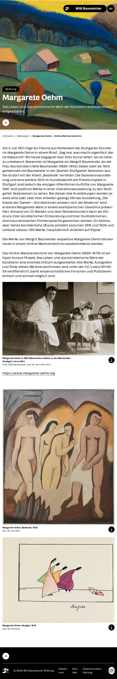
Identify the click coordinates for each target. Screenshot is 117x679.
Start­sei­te (7, 136)
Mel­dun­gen (23, 136)
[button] (111, 360)
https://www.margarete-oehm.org (28, 373)
